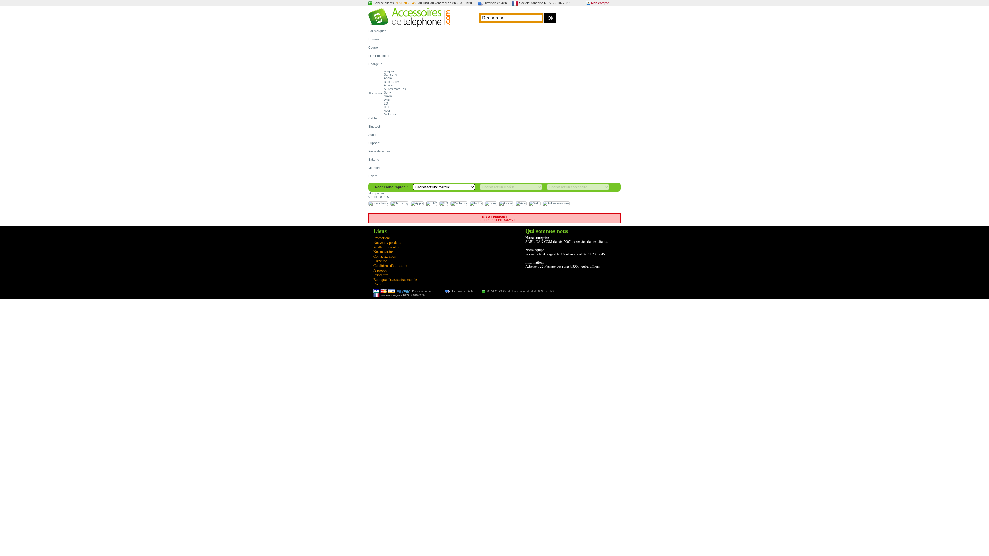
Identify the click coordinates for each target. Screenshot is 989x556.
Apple (388, 78)
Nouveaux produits (387, 242)
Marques (389, 71)
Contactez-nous (384, 256)
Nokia (388, 96)
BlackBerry (391, 82)
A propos (380, 270)
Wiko (387, 100)
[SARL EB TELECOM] (410, 24)
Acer (387, 110)
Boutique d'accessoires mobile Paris (395, 281)
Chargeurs (375, 93)
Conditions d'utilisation (390, 265)
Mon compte (600, 3)
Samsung (390, 74)
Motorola (390, 114)
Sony (387, 92)
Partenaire (380, 274)
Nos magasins (383, 251)
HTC (387, 107)
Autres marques (395, 89)
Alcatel (388, 85)
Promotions (381, 237)
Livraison (380, 260)
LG (386, 103)
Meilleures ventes (386, 247)
